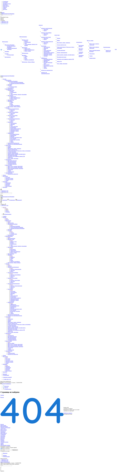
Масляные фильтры (12, 161)
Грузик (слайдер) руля (12, 149)
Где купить (7, 177)
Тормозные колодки (14, 129)
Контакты (5, 187)
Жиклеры (12, 136)
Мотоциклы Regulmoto (13, 81)
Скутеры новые (13, 86)
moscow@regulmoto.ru (6, 383)
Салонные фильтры (12, 162)
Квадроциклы (11, 87)
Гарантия (2, 440)
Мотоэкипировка (9, 88)
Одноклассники (7, 389)
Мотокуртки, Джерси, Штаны (14, 106)
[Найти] (0, 16)
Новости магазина (6, 448)
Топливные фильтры (12, 164)
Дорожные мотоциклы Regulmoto (17, 83)
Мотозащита (11, 95)
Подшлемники (13, 92)
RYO (11, 103)
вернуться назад (68, 414)
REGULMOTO (3, 433)
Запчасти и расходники (5, 427)
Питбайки (10, 84)
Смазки (9, 170)
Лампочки (12, 124)
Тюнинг (12, 141)
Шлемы (12, 91)
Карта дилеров (8, 186)
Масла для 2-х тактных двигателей (15, 166)
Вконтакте (6, 386)
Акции (4, 175)
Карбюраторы (13, 135)
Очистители (10, 169)
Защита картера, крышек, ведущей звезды (16, 154)
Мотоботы (10, 101)
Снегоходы (2, 432)
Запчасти (7, 107)
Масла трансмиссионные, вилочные (15, 168)
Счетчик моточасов (12, 151)
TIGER (11, 102)
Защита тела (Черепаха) (15, 97)
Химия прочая (11, 171)
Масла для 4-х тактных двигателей (15, 167)
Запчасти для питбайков (13, 112)
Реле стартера (13, 138)
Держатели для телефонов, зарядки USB (16, 156)
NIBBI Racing (11, 133)
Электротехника (9, 172)
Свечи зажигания (14, 126)
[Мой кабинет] (1, 189)
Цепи (11, 125)
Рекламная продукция (12, 155)
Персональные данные (5, 445)
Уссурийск (7, 211)
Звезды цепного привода (15, 128)
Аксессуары (8, 145)
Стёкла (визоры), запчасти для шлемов (18, 94)
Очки (11, 93)
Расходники (10, 122)
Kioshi (11, 104)
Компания (5, 181)
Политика (7, 185)
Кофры (9, 147)
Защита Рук (10, 157)
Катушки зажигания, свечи (16, 137)
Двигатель (12, 109)
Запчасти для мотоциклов (13, 108)
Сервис (6, 180)
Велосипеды (3, 430)
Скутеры (10, 85)
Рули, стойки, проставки (13, 158)
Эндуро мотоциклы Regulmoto (16, 82)
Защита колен (13, 96)
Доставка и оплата (9, 179)
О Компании (8, 182)
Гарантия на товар (9, 178)
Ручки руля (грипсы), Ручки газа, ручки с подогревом (19, 150)
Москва (7, 210)
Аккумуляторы (13, 123)
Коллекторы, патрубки (15, 139)
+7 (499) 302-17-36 (4, 21)
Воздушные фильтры (14, 134)
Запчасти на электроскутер (13, 143)
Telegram (6, 387)
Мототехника (8, 80)
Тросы (11, 140)
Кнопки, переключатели (13, 153)
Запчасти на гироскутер (13, 173)
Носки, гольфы (13, 98)
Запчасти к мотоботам (15, 105)
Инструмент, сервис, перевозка (14, 148)
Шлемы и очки (11, 90)
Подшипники (13, 127)
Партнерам (7, 183)
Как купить (5, 176)
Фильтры (12, 132)
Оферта (2, 444)
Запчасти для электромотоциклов (15, 144)
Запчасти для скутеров (13, 115)
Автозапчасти (8, 159)
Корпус (11, 111)
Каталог (4, 79)
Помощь (2, 439)
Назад (6, 208)
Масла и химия (8, 165)
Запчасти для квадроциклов (14, 118)
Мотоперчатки (11, 100)
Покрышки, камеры (14, 130)
